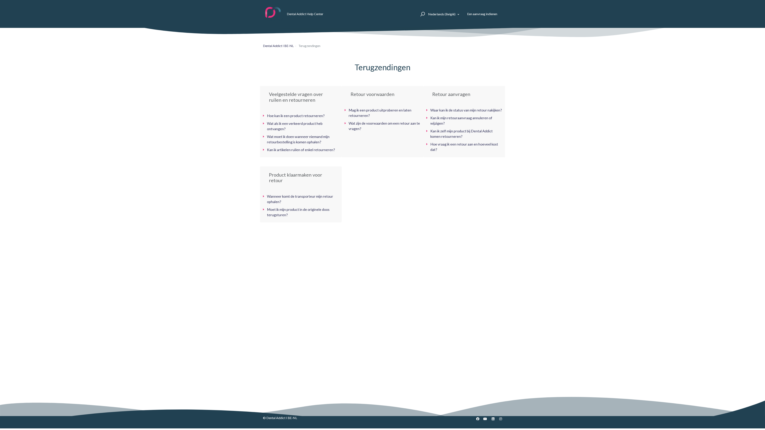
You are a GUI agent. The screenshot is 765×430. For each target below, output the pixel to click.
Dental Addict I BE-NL (278, 46)
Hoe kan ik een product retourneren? (296, 115)
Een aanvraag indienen (482, 14)
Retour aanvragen (451, 94)
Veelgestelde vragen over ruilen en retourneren (296, 97)
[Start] (273, 14)
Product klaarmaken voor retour (295, 177)
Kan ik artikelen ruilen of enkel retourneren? (301, 150)
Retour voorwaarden (372, 94)
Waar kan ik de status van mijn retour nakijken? (466, 110)
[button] (422, 14)
